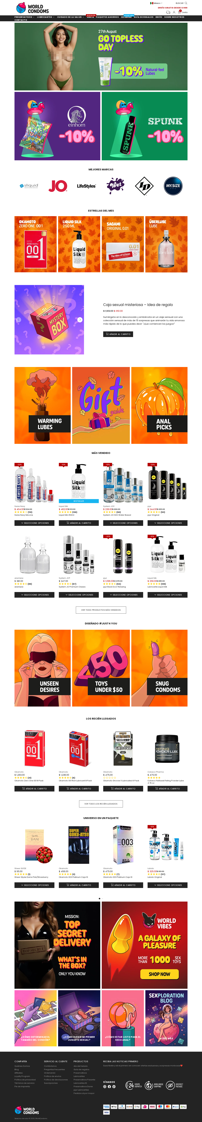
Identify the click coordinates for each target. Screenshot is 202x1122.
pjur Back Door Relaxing (114, 587)
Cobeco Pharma (156, 772)
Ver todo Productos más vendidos (101, 610)
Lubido (151, 868)
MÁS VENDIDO (101, 453)
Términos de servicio (24, 1083)
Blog (16, 1069)
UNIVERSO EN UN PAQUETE (101, 818)
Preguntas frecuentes (54, 1069)
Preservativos (80, 1073)
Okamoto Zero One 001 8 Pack (28, 781)
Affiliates (18, 1073)
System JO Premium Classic (72, 587)
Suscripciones (51, 1083)
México (157, 3)
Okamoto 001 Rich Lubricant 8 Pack (75, 781)
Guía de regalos (81, 1069)
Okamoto (19, 772)
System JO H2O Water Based (117, 515)
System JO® (108, 506)
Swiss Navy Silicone (23, 515)
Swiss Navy (19, 506)
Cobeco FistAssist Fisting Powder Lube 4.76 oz (166, 782)
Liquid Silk (63, 506)
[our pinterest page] (113, 1086)
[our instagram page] (104, 1086)
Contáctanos (50, 1066)
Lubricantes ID (80, 1083)
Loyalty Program (22, 1076)
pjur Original (153, 515)
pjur (149, 506)
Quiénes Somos (22, 1066)
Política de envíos (52, 1076)
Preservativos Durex (83, 1086)
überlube (18, 587)
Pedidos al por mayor (84, 1093)
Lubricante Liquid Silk (157, 587)
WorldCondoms (32, 8)
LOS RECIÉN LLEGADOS (101, 718)
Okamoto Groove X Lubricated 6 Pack (121, 781)
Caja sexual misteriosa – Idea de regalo (138, 304)
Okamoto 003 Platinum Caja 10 (73, 877)
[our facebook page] (109, 1086)
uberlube (18, 578)
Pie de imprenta (22, 1086)
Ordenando (49, 1073)
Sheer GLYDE (20, 868)
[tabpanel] (34, 861)
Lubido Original (155, 877)
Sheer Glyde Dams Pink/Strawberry (31, 877)
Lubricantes (79, 1076)
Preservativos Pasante (84, 1079)
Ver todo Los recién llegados (100, 803)
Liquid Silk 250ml (66, 515)
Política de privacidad (25, 1079)
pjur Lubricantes (81, 1090)
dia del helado (81, 1066)
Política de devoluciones (56, 1079)
